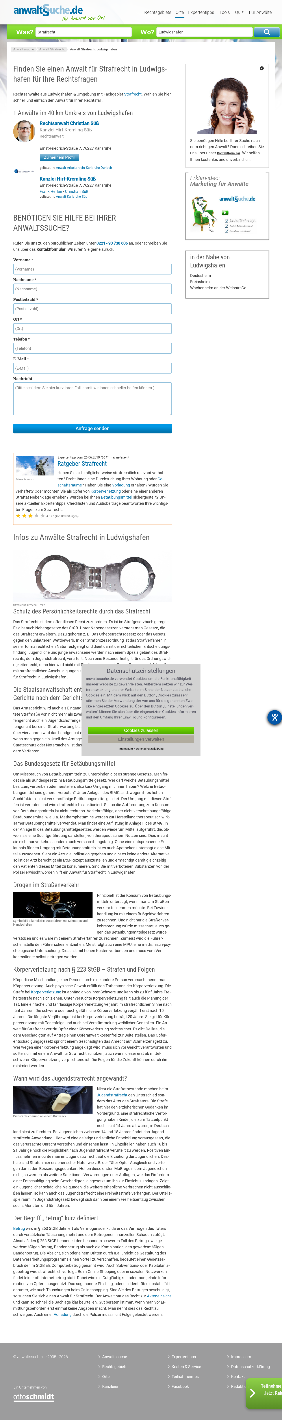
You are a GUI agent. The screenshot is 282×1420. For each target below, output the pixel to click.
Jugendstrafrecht (112, 1095)
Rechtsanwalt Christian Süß (69, 123)
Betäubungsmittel (116, 497)
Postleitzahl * (25, 299)
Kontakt (238, 1376)
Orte (180, 12)
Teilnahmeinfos (185, 1376)
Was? (24, 32)
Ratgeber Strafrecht (82, 463)
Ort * (17, 319)
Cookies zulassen (141, 730)
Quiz (239, 12)
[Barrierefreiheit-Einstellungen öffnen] (274, 717)
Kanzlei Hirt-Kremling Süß (66, 130)
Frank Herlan (51, 191)
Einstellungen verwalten (141, 739)
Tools (224, 12)
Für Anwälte (260, 12)
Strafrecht (133, 94)
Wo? (147, 32)
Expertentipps (201, 12)
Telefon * (21, 339)
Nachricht (22, 378)
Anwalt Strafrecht (52, 49)
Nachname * (24, 279)
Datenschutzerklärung (245, 1366)
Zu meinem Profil (59, 157)
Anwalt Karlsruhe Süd (71, 197)
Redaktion (240, 1386)
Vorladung (121, 485)
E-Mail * (21, 358)
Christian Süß (77, 191)
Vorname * (23, 259)
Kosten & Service (186, 1366)
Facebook (180, 1386)
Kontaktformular (228, 153)
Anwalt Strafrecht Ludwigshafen (93, 49)
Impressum (241, 1356)
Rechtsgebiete (157, 12)
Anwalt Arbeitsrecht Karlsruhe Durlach (84, 168)
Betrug (19, 1228)
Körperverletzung (106, 491)
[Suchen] (267, 32)
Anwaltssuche (23, 49)
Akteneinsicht (159, 1296)
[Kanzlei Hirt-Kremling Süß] (24, 172)
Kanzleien (110, 1386)
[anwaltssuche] (60, 20)
